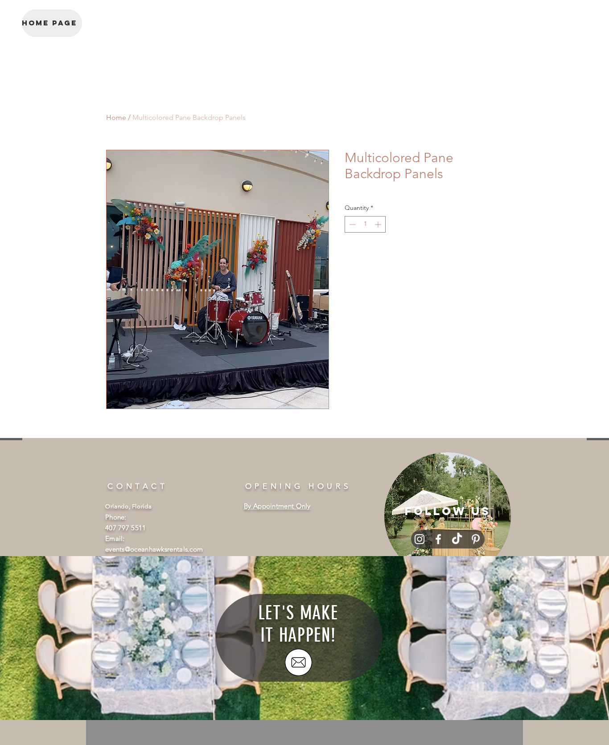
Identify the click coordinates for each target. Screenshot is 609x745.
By (248, 506)
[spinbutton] (365, 224)
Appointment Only (282, 506)
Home (116, 117)
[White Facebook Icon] (438, 539)
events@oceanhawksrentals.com (154, 549)
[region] (447, 515)
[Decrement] (351, 224)
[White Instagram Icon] (419, 539)
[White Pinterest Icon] (475, 539)
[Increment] (378, 224)
